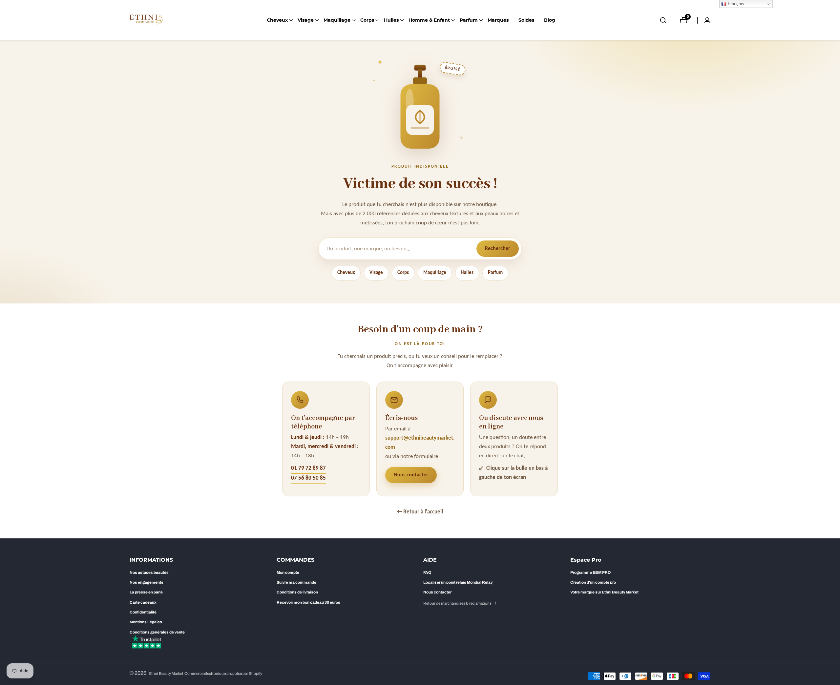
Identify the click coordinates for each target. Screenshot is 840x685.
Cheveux (346, 272)
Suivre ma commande (296, 582)
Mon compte (288, 572)
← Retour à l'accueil (420, 512)
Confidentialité (143, 612)
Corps (403, 272)
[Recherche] (666, 20)
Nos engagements (146, 582)
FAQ (427, 572)
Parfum (495, 272)
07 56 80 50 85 (308, 478)
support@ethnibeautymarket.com (420, 442)
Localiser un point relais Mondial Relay (458, 582)
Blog (549, 20)
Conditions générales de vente (157, 632)
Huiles (467, 272)
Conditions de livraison (297, 592)
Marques (498, 20)
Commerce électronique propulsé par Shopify (223, 673)
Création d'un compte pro (593, 582)
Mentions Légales (146, 622)
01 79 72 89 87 (308, 468)
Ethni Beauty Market (166, 673)
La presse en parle (146, 592)
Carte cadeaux (143, 602)
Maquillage (434, 272)
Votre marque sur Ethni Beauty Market (604, 592)
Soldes (526, 20)
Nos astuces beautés (149, 572)
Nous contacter (411, 475)
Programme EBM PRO (590, 572)
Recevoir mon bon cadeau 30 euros (308, 602)
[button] (277, 20)
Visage (376, 272)
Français (735, 3)
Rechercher (497, 248)
